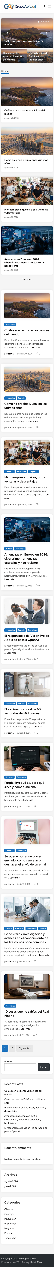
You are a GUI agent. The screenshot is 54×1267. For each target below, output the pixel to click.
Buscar (8, 1061)
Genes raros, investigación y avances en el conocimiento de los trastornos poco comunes (26, 938)
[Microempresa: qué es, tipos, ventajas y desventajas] (27, 190)
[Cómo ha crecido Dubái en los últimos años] (40, 56)
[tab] (5, 71)
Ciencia (9, 928)
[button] (38, 22)
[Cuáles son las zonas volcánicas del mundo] (27, 33)
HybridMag (36, 1262)
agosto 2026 (11, 1181)
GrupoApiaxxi (28, 1258)
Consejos (9, 472)
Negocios (34, 472)
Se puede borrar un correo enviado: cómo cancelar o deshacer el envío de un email (25, 860)
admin (11, 354)
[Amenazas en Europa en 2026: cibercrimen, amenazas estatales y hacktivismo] (27, 240)
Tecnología (19, 549)
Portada (21, 398)
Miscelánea (10, 325)
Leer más (35, 347)
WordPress (22, 1262)
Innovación (10, 398)
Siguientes (24, 1048)
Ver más (27, 279)
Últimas (5, 71)
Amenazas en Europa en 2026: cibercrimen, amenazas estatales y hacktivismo (24, 262)
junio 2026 (10, 1186)
